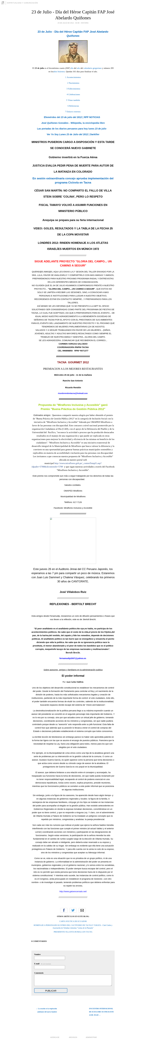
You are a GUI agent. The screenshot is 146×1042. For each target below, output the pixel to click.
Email (82, 910)
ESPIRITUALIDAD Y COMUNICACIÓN (22, 3)
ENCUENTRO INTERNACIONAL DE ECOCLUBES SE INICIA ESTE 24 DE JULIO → (101, 1012)
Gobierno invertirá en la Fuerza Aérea (73, 157)
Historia (84, 23)
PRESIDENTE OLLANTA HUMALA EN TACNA (73, 932)
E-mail (42, 964)
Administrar (91, 1037)
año (78, 68)
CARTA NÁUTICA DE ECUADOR (73, 921)
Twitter (73, 910)
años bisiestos (59, 71)
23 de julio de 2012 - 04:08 (68, 23)
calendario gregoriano (93, 68)
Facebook (64, 910)
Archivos (73, 1037)
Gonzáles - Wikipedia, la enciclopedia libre (73, 123)
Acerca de (54, 1037)
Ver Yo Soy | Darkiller (73, 134)
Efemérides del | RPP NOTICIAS (72, 117)
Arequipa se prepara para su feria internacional (73, 220)
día (72, 68)
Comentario (38, 973)
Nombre (37, 954)
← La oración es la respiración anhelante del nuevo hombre (46, 1010)
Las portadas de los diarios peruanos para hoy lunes (71, 128)
